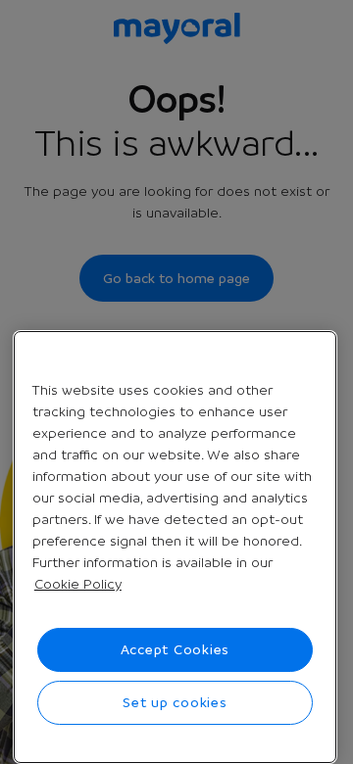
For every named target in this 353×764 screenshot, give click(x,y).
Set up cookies (175, 702)
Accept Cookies (175, 649)
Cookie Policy (78, 584)
